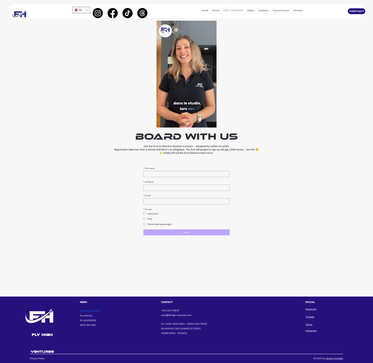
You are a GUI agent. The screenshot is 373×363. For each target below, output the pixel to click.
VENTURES (42, 351)
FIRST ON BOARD (90, 310)
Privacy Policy (37, 358)
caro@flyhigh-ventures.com (176, 315)
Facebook (310, 309)
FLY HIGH (42, 335)
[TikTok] (127, 13)
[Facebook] (113, 13)
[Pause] (160, 123)
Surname (148, 182)
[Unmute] (165, 123)
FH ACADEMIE (88, 320)
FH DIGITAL (86, 315)
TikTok (308, 324)
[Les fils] (142, 13)
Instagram (311, 330)
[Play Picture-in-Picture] (208, 123)
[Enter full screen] (212, 123)
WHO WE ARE (88, 325)
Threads (309, 316)
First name (149, 168)
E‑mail (147, 195)
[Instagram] (98, 13)
